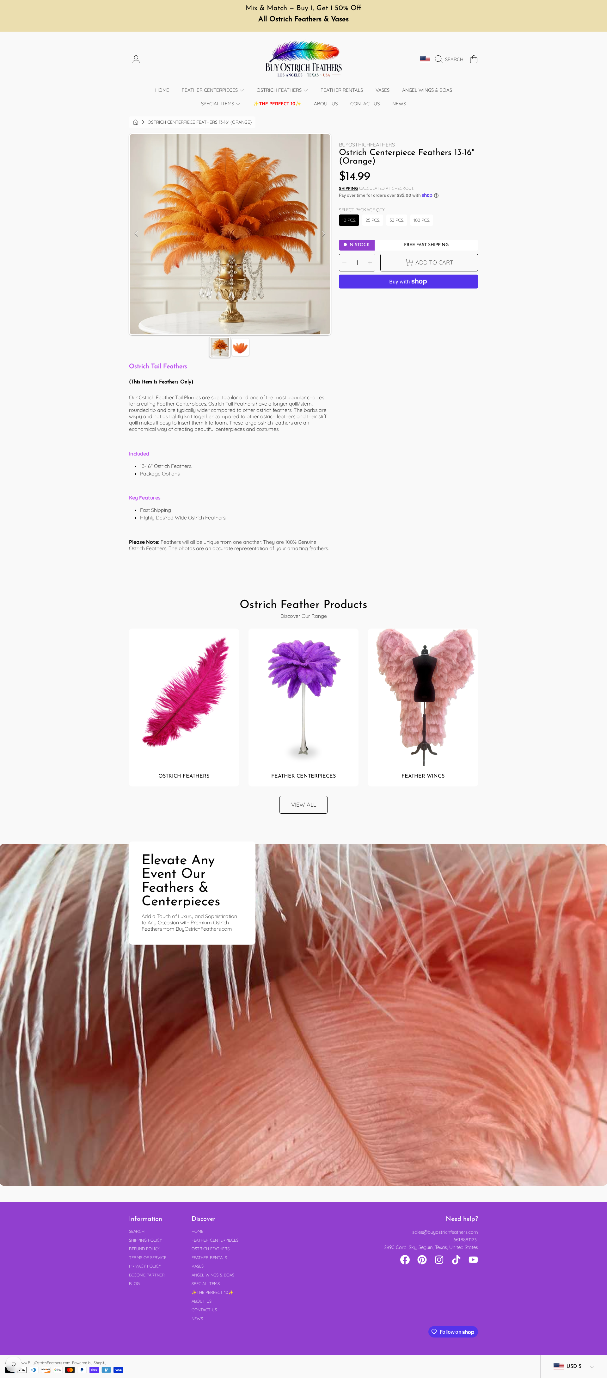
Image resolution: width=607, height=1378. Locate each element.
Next (323, 234)
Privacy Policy (145, 1266)
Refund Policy (144, 1248)
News (197, 1318)
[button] (451, 59)
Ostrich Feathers (280, 90)
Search (136, 1231)
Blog (134, 1283)
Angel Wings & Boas (213, 1274)
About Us (202, 1301)
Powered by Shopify (89, 1362)
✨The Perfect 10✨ (212, 1292)
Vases (198, 1266)
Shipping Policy (145, 1240)
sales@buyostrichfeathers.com (445, 1232)
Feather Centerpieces (210, 90)
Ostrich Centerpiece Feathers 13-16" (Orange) (200, 122)
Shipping (348, 188)
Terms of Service (147, 1257)
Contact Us (204, 1309)
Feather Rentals (209, 1257)
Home (197, 1231)
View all (303, 804)
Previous (136, 234)
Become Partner (147, 1274)
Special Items (218, 104)
